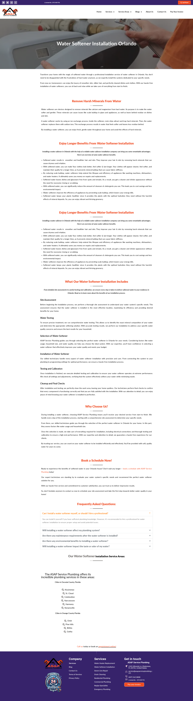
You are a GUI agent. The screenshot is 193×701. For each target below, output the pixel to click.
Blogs (137, 12)
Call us (80, 647)
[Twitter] (7, 2)
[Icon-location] (15, 2)
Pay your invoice (134, 685)
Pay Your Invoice (176, 12)
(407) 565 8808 (134, 677)
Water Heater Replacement (104, 663)
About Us (149, 12)
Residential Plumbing (102, 678)
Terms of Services (75, 674)
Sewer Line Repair (101, 671)
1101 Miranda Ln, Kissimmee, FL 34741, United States (139, 667)
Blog (70, 667)
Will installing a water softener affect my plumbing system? (71, 530)
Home (99, 12)
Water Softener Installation (104, 667)
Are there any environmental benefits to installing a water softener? (75, 541)
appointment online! (107, 647)
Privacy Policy (74, 678)
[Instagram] (11, 2)
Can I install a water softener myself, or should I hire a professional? (75, 513)
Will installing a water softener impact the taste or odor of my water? (76, 546)
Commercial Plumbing (102, 682)
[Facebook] (3, 2)
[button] (96, 513)
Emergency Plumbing (102, 689)
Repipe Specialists (101, 686)
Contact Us (161, 12)
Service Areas (123, 12)
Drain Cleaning (100, 674)
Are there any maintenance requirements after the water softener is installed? (80, 536)
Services (109, 12)
